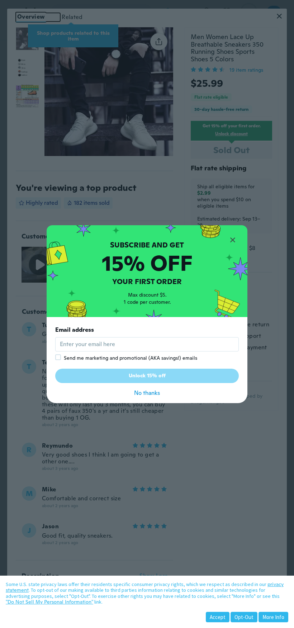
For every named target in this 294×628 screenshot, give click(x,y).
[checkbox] (58, 357)
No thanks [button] (147, 393)
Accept (218, 617)
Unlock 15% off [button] (147, 375)
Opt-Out (243, 617)
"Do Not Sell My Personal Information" (49, 602)
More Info (273, 617)
